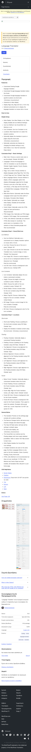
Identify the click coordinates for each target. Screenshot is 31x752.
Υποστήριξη (6, 74)
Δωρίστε (18, 708)
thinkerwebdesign (9, 48)
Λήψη (3, 52)
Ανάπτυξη (5, 70)
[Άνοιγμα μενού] (28, 2)
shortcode (21, 639)
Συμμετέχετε (19, 703)
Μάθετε (4, 703)
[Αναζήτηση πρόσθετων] (17, 17)
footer (27, 633)
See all (27, 655)
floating (23, 633)
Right (5, 489)
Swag (18, 711)
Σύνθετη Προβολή (7, 644)
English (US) (26, 630)
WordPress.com (6, 716)
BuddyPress (5, 724)
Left (5, 486)
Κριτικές (5, 62)
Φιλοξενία (4, 695)
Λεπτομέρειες (7, 58)
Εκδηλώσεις (19, 706)
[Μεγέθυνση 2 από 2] (27, 505)
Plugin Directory (5, 7)
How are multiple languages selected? (12, 577)
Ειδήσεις (4, 693)
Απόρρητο (4, 698)
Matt (3, 719)
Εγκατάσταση (7, 66)
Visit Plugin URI (6, 496)
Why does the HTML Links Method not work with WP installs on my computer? (13, 587)
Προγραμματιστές (7, 708)
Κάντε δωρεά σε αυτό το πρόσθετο (12, 680)
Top (5, 482)
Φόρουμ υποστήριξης (7, 667)
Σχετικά (4, 690)
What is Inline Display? (8, 582)
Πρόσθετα (19, 695)
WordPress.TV (5, 711)
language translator (24, 636)
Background (7, 477)
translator (27, 639)
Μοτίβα (18, 698)
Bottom (6, 484)
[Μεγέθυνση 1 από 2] (13, 505)
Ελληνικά (7, 731)
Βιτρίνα (18, 690)
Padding (6, 475)
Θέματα (18, 693)
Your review (5, 655)
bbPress (4, 721)
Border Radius (8, 473)
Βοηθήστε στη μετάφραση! (17, 12)
